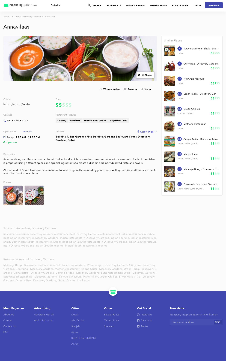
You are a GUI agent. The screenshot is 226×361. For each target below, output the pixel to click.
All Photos (146, 75)
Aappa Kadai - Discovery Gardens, (102, 269)
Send (218, 322)
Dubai (54, 5)
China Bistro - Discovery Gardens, (34, 273)
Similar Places (173, 41)
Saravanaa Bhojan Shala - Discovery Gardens (201, 48)
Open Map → (148, 131)
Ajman (75, 332)
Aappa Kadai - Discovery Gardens (201, 139)
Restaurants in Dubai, (16, 234)
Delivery (61, 120)
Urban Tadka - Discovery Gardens (201, 94)
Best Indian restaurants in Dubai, (135, 234)
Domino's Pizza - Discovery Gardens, (77, 273)
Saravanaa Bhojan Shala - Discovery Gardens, (30, 276)
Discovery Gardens (32, 16)
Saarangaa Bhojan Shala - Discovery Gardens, (128, 273)
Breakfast (75, 120)
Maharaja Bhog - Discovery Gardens (201, 169)
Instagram (146, 314)
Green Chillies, (109, 276)
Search (97, 5)
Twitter (144, 326)
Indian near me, (120, 238)
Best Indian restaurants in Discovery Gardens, (31, 238)
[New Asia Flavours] (169, 81)
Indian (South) (21, 104)
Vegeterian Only (118, 120)
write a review (135, 5)
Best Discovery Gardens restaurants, (91, 234)
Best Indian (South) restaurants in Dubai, (36, 242)
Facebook (146, 320)
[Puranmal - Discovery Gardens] (169, 186)
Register (214, 5)
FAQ (5, 332)
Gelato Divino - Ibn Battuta (74, 280)
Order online (158, 5)
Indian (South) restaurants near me (86, 245)
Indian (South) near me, (50, 245)
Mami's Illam (190, 154)
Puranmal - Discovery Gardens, (67, 265)
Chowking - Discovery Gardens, (35, 269)
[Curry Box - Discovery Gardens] (169, 66)
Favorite (132, 89)
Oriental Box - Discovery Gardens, (36, 280)
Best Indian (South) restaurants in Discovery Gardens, (95, 242)
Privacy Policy (111, 314)
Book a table (180, 5)
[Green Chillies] (169, 111)
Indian (7, 104)
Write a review (111, 89)
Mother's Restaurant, (67, 269)
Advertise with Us (44, 314)
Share (147, 89)
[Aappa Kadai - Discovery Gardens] (169, 141)
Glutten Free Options (95, 120)
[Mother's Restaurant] (169, 126)
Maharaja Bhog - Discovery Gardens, (25, 265)
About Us (8, 314)
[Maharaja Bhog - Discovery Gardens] (169, 171)
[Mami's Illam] (169, 156)
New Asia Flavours (193, 78)
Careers (7, 320)
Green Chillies (191, 109)
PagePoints (114, 5)
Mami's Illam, (91, 276)
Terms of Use (111, 320)
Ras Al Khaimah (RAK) (83, 338)
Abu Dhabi (77, 320)
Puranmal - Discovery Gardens (200, 184)
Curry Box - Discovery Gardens (200, 63)
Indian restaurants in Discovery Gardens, (85, 238)
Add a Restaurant (43, 320)
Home (6, 16)
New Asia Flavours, (70, 276)
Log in (197, 5)
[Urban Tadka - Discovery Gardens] (169, 96)
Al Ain (74, 344)
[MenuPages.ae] (20, 6)
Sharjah (75, 326)
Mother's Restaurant (194, 124)
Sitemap (108, 326)
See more (27, 131)
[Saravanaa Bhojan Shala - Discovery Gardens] (169, 51)
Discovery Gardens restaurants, (49, 234)
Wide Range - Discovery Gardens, (107, 265)
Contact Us (9, 326)
